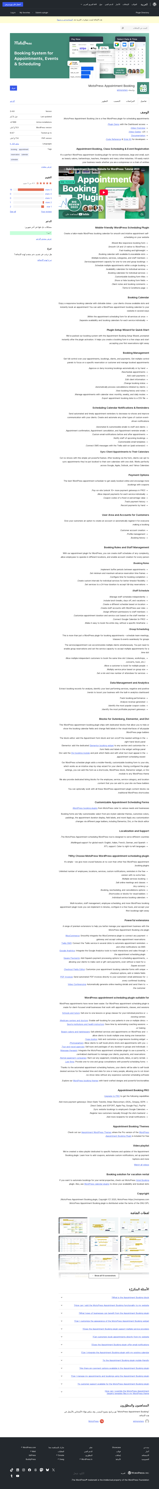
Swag (60, 1459)
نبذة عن (146, 1447)
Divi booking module (80, 753)
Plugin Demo (113, 124)
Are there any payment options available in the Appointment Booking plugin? (114, 1368)
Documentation (138, 135)
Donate (60, 1455)
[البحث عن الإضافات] (122, 28)
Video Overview (138, 128)
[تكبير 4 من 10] (145, 1239)
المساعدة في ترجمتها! (65, 20)
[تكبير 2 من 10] (115, 1220)
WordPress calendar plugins (96, 1184)
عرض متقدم (46, 166)
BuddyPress (31, 1459)
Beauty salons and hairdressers (75, 1031)
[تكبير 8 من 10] (115, 1257)
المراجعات (130, 101)
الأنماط (118, 1459)
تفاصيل (143, 101)
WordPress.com (28, 1447)
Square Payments (72, 958)
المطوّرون (88, 1455)
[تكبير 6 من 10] (84, 1239)
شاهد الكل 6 (14, 144)
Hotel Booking (142, 1180)
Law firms (69, 1061)
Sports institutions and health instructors (85, 1024)
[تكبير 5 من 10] (115, 1239)
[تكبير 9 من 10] (84, 1257)
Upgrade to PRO (112, 1096)
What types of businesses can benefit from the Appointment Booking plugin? (114, 1313)
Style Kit (127, 139)
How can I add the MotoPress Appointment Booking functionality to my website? (111, 1305)
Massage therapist (68, 1050)
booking (14, 149)
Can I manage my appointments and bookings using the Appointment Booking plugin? (110, 1376)
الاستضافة (145, 1455)
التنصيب (117, 101)
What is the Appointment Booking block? (130, 1297)
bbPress (32, 1455)
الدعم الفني (88, 1451)
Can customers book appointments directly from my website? (121, 1337)
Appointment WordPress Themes (96, 1132)
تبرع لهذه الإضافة (44, 260)
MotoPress (93, 1421)
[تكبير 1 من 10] (145, 1220)
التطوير (105, 101)
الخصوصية (145, 1459)
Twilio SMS (66, 943)
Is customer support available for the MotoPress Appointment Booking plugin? (113, 1384)
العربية (123, 1473)
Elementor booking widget (102, 745)
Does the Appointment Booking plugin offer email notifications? (120, 1345)
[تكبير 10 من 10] (145, 1276)
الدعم (12, 101)
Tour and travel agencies (73, 1046)
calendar (24, 154)
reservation (15, 154)
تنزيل (13, 88)
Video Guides (135, 132)
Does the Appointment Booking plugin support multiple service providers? (115, 1329)
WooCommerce (72, 935)
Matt (33, 1451)
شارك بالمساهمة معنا (56, 1447)
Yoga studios (91, 1039)
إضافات (118, 1455)
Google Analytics (67, 950)
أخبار (147, 1451)
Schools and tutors (71, 1013)
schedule (14, 159)
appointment (23, 149)
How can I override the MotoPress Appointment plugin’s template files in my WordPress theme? (127, 1392)
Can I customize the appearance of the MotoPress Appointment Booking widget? (111, 1321)
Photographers (76, 1043)
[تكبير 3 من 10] (84, 1220)
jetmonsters (122, 90)
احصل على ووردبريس (13, 4)
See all (13, 211)
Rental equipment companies (73, 1058)
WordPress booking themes (85, 1080)
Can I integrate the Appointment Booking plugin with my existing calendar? (115, 1352)
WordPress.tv (85, 1459)
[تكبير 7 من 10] (145, 1257)
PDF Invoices (66, 977)
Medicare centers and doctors (74, 1020)
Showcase (116, 1447)
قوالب (118, 1451)
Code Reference (113, 139)
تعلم (90, 1447)
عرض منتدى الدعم (44, 239)
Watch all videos (141, 1164)
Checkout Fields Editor (74, 969)
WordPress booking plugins (85, 808)
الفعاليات (61, 1451)
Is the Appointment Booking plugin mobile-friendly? (126, 1360)
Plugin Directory (142, 12)
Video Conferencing (77, 984)
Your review (46, 211)
